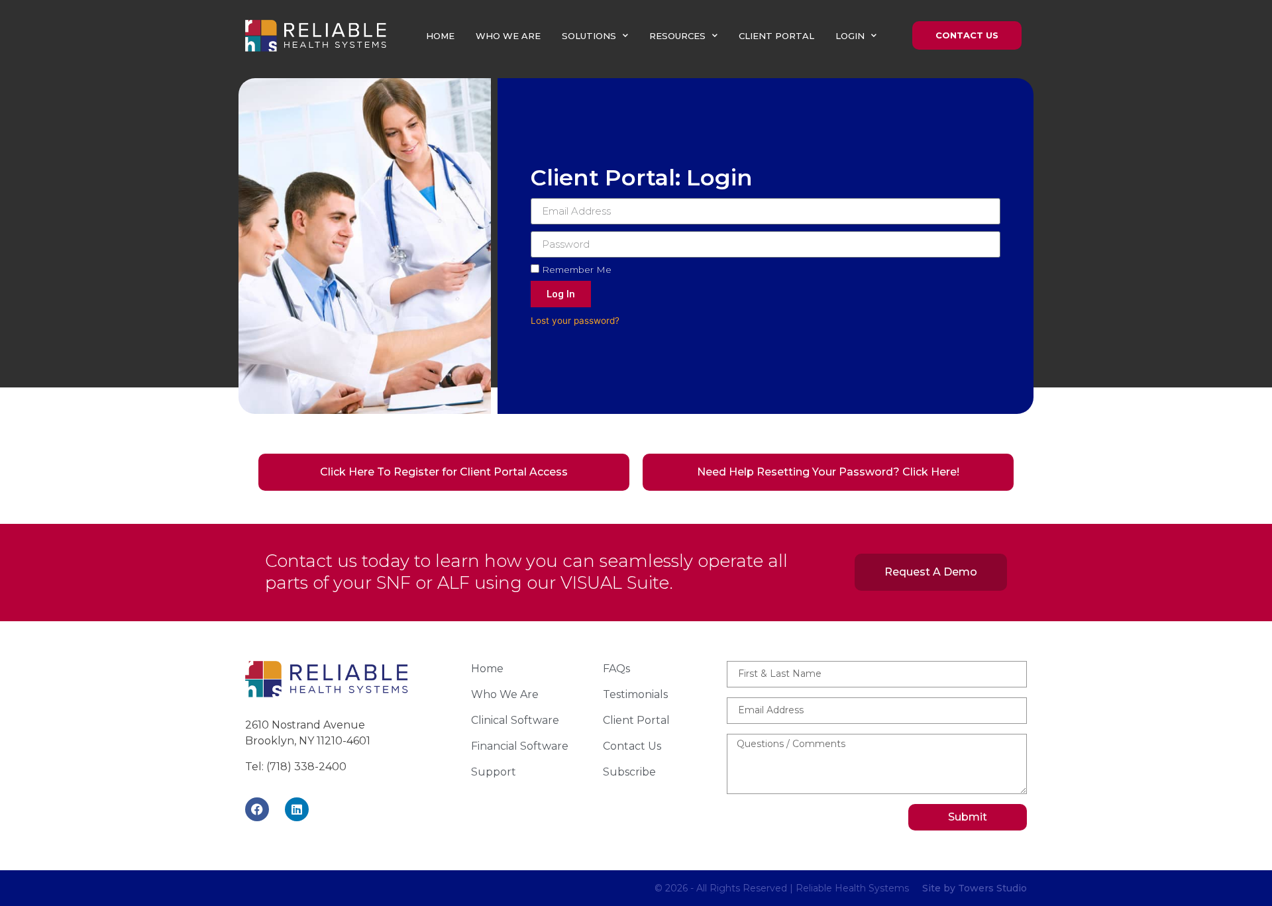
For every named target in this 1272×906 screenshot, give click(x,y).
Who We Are (508, 35)
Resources (677, 35)
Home (440, 35)
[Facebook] (257, 809)
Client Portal (776, 35)
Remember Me (575, 269)
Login (850, 35)
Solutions (589, 35)
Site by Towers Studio (974, 888)
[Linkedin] (297, 809)
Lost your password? (575, 320)
